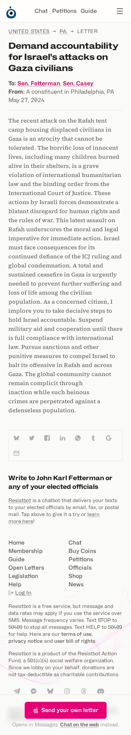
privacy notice (25, 641)
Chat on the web (79, 724)
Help (14, 584)
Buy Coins (82, 551)
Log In (23, 592)
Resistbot (19, 500)
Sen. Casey (78, 83)
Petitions (64, 11)
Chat (41, 11)
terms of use (76, 634)
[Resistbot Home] (11, 17)
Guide (89, 11)
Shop (75, 576)
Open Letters (26, 567)
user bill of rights (74, 641)
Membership (25, 551)
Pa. (63, 31)
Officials (80, 567)
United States (29, 31)
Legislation (23, 576)
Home (16, 542)
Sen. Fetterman (38, 83)
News (75, 584)
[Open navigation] (120, 11)
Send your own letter (69, 710)
